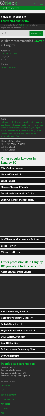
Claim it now (23, 25)
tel (9, 67)
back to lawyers (10, 7)
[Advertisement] (22, 92)
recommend (36, 33)
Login (34, 3)
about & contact (8, 394)
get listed (5, 403)
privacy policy (7, 399)
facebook (5, 385)
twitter (4, 390)
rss (2, 412)
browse (4, 408)
